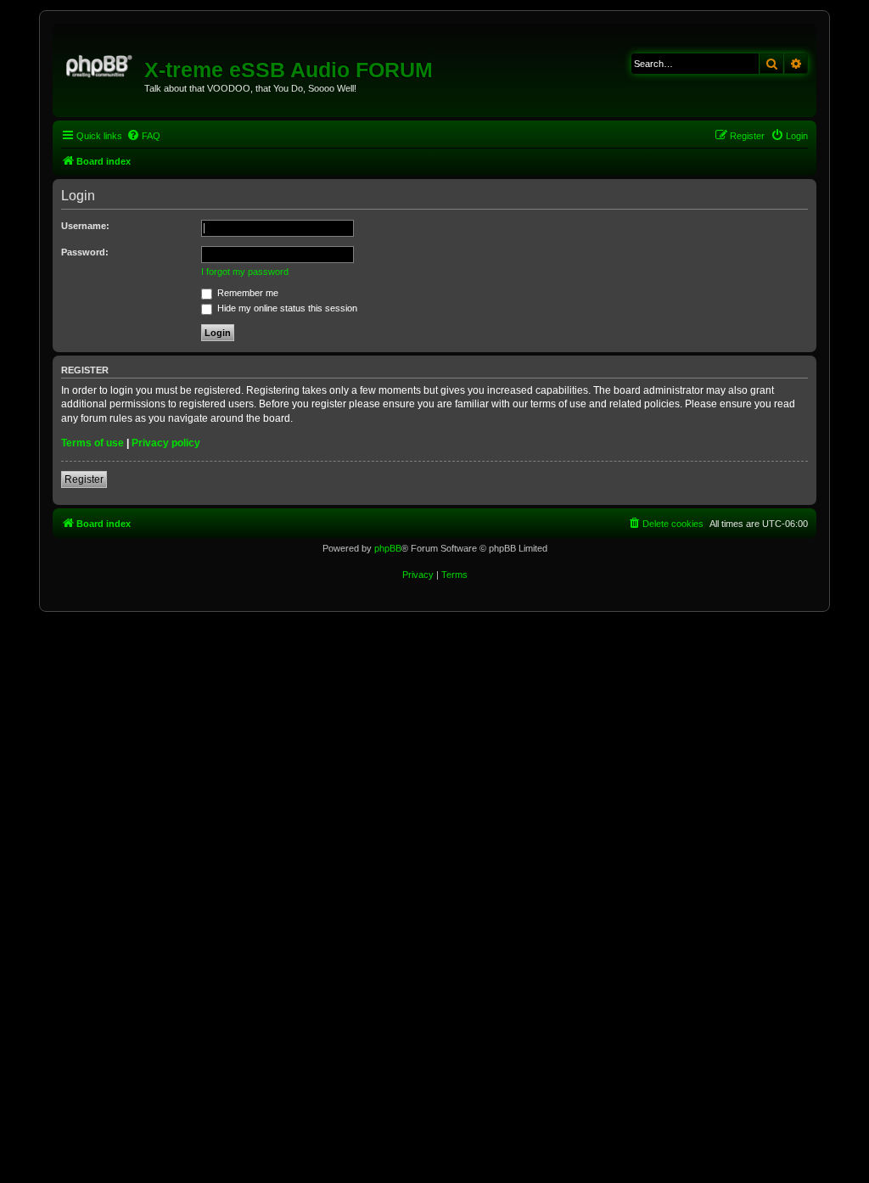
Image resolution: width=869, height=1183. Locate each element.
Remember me (246, 293)
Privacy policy (166, 443)
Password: (85, 252)
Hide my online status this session (286, 308)
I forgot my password (245, 271)
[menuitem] (143, 136)
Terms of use (92, 443)
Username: (85, 226)
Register (84, 479)
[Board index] (100, 63)
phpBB (387, 548)
